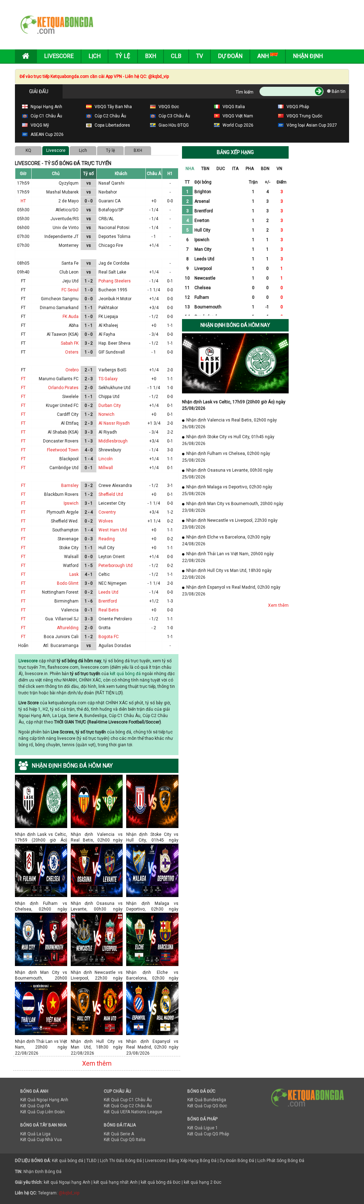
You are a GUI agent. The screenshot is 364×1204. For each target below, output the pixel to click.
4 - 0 (89, 449)
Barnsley (70, 485)
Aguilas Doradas (114, 645)
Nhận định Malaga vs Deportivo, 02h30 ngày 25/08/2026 (152, 903)
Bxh (150, 56)
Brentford (107, 601)
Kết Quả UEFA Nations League (133, 1111)
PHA (250, 168)
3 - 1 (89, 503)
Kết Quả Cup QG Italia (124, 1139)
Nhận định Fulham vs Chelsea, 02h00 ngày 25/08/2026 (41, 903)
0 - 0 (89, 200)
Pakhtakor (108, 307)
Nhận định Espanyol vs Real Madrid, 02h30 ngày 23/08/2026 (152, 1041)
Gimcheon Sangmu (60, 298)
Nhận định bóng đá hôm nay (235, 325)
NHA (190, 168)
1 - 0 (89, 289)
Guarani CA (109, 200)
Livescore (59, 56)
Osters (72, 352)
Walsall (71, 556)
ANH (263, 56)
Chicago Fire (110, 245)
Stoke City (69, 547)
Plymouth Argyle (63, 512)
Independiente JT (61, 236)
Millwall (105, 467)
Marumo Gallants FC (59, 378)
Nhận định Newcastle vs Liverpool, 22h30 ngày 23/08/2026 (97, 972)
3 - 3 (89, 432)
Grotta (104, 627)
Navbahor (107, 192)
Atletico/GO (67, 209)
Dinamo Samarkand (59, 307)
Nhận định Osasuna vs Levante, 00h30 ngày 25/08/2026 (97, 903)
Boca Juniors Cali (61, 636)
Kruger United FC (62, 405)
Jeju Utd (70, 281)
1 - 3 (89, 441)
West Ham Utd (112, 529)
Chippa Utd (108, 396)
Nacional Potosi (113, 227)
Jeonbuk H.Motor (115, 298)
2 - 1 (89, 369)
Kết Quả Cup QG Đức (207, 1105)
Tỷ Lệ (123, 56)
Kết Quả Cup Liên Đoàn (42, 1111)
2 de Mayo (68, 200)
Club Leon (69, 272)
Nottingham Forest (60, 592)
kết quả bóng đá (125, 673)
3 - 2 (89, 343)
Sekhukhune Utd (114, 387)
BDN (265, 168)
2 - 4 (89, 512)
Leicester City (111, 503)
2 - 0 (89, 387)
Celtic (104, 574)
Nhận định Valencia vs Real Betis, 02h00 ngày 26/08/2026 (97, 834)
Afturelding (68, 627)
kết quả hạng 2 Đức (202, 1182)
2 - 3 (89, 378)
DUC (220, 168)
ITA (235, 168)
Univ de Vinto (66, 227)
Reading (106, 538)
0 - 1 (89, 467)
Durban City (109, 405)
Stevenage (68, 538)
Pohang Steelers (114, 281)
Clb (176, 56)
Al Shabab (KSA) (63, 432)
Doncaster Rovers (61, 441)
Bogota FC (108, 636)
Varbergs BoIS (112, 369)
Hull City (106, 547)
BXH (138, 150)
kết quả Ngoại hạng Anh (67, 1182)
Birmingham (66, 601)
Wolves (105, 521)
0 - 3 (89, 538)
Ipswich (71, 503)
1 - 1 (89, 307)
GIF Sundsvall (111, 352)
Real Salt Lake (112, 272)
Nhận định (308, 56)
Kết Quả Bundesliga (206, 1099)
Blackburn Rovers (61, 494)
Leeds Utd (108, 592)
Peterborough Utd (115, 565)
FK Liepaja (108, 316)
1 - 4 (89, 458)
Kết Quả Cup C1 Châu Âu (128, 1099)
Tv (199, 56)
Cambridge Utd (64, 467)
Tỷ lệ (110, 150)
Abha (74, 325)
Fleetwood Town (63, 449)
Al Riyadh (107, 432)
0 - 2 (89, 405)
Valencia (70, 610)
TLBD (91, 1160)
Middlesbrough (113, 441)
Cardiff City (68, 414)
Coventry (107, 512)
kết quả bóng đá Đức (161, 1182)
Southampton (65, 529)
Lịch (95, 56)
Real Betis (108, 610)
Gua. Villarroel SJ (62, 618)
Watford (71, 565)
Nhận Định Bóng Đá (42, 1171)
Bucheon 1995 (112, 289)
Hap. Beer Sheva (114, 343)
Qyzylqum (69, 183)
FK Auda (71, 316)
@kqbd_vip (69, 1192)
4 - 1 (89, 574)
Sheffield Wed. (65, 521)
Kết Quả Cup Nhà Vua (41, 1139)
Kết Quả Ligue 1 (202, 1127)
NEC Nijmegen (112, 583)
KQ (28, 150)
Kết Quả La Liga (35, 1133)
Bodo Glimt (68, 583)
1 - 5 (89, 565)
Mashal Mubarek (62, 192)
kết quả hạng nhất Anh (115, 1182)
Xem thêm (97, 1063)
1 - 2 (89, 281)
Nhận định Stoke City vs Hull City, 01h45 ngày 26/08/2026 (152, 834)
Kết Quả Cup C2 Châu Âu (128, 1105)
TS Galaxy (108, 378)
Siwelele (70, 396)
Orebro (72, 369)
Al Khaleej (108, 325)
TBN (205, 168)
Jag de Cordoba (113, 263)
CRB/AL (106, 218)
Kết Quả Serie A (119, 1133)
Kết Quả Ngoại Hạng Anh (44, 1099)
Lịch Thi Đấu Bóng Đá (121, 1160)
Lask (74, 574)
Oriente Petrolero (115, 618)
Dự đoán (230, 56)
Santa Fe (70, 263)
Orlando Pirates (63, 387)
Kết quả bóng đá (67, 1160)
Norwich (106, 414)
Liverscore (155, 1160)
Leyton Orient (111, 556)
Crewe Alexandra (115, 485)
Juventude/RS (64, 218)
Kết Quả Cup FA (35, 1105)
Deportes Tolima (114, 236)
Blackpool (69, 458)
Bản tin (338, 91)
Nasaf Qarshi (111, 183)
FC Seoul (70, 289)
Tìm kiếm (244, 92)
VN (279, 168)
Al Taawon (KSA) (63, 334)
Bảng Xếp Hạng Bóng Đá (192, 1160)
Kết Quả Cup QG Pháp (208, 1133)
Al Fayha (106, 334)
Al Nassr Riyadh (114, 423)
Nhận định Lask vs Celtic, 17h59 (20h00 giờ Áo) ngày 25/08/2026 (41, 834)
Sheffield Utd (110, 494)
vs (88, 183)
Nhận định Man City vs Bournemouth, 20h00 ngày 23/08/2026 (41, 972)
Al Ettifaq (70, 423)
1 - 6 (89, 601)
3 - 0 (89, 583)
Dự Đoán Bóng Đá (237, 1160)
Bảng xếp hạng (235, 152)
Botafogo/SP (110, 209)
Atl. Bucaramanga (61, 645)
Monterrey (69, 245)
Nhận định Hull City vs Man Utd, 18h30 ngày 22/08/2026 (97, 1041)
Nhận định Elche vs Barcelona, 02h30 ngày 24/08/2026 (152, 972)
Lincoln (105, 458)
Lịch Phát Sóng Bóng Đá (280, 1160)
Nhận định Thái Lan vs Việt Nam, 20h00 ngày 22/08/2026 (41, 1041)
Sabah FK (70, 343)
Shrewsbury (109, 449)
